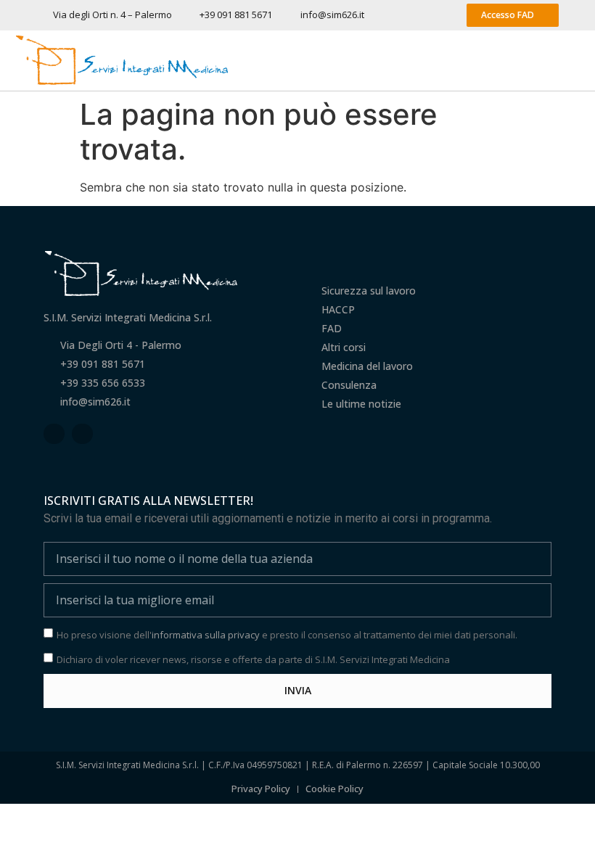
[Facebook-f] (54, 434)
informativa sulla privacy (206, 634)
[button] (569, 61)
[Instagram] (82, 434)
